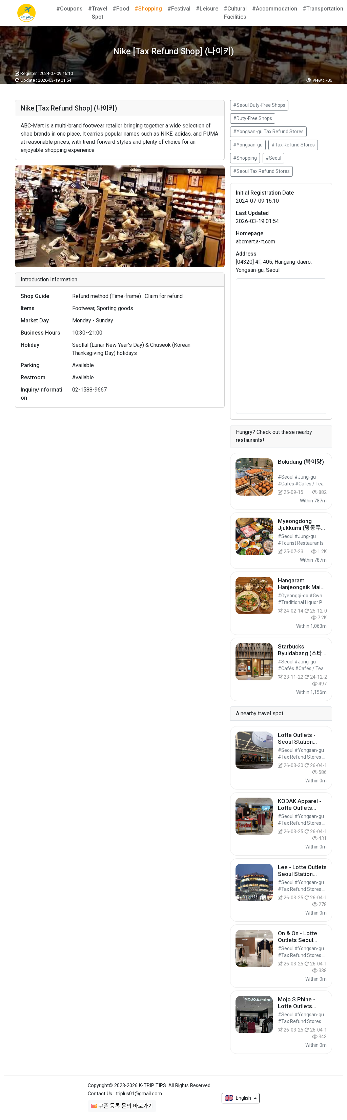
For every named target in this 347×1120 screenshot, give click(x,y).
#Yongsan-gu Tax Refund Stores (268, 131)
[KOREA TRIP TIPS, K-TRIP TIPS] (26, 13)
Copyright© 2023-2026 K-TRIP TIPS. (149, 1085)
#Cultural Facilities (235, 12)
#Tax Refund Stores (293, 144)
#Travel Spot (97, 12)
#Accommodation (274, 8)
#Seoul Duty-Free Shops (259, 105)
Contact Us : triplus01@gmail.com (125, 1094)
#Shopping (148, 8)
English (243, 1098)
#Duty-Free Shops (252, 118)
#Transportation (323, 8)
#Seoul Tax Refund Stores (261, 171)
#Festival (178, 8)
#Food (121, 8)
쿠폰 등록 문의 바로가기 (125, 1106)
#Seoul (273, 158)
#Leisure (207, 8)
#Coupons (69, 8)
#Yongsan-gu (248, 144)
